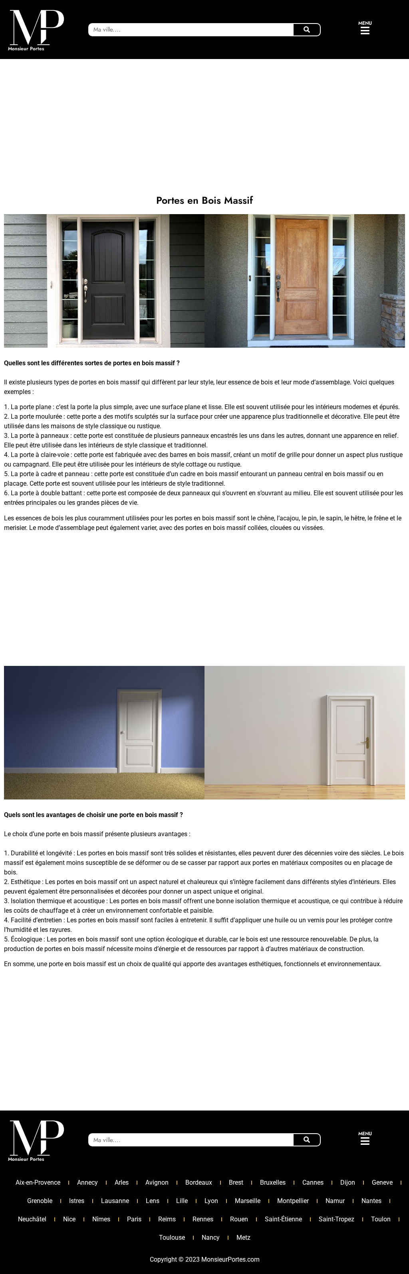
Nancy (211, 1237)
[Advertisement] (204, 123)
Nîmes (101, 1219)
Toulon (381, 1219)
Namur (335, 1201)
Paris (134, 1219)
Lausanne (115, 1201)
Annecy (87, 1182)
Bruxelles (273, 1182)
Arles (122, 1182)
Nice (69, 1219)
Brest (236, 1182)
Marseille (247, 1201)
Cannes (313, 1182)
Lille (182, 1201)
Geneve (382, 1182)
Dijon (347, 1182)
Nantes (371, 1201)
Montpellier (293, 1201)
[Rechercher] (307, 29)
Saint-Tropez (336, 1219)
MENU (365, 23)
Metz (243, 1237)
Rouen (239, 1219)
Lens (152, 1201)
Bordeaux (198, 1182)
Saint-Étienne (283, 1219)
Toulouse (172, 1237)
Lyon (211, 1201)
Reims (167, 1219)
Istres (76, 1201)
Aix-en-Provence (38, 1182)
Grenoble (39, 1201)
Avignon (157, 1182)
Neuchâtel (32, 1219)
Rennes (203, 1219)
